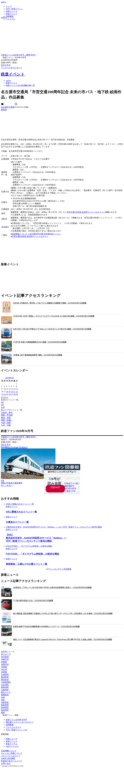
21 (14, 392)
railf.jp (3, 2)
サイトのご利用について (11, 753)
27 (12, 394)
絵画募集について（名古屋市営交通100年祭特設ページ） (36, 234)
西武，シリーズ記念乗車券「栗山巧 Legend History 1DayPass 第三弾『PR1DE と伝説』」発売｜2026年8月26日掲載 (62, 639)
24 (5, 394)
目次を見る (6, 445)
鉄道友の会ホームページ (11, 761)
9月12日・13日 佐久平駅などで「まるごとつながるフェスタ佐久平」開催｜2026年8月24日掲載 (52, 329)
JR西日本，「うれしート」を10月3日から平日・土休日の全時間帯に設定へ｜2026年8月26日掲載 (52, 587)
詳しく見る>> (7, 485)
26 (10, 394)
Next (6, 398)
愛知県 (4, 110)
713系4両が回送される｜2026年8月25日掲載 (33, 600)
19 (10, 392)
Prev (2, 398)
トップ (9, 6)
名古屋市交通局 (8, 107)
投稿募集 (10, 16)
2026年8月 (9, 378)
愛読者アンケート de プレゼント (20, 722)
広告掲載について (8, 751)
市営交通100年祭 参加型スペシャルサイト (85, 212)
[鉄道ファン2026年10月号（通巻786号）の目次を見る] (19, 55)
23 (2, 394)
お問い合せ (6, 763)
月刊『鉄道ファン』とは (16, 730)
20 (12, 392)
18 (7, 392)
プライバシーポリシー (10, 756)
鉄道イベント (11, 14)
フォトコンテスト (13, 727)
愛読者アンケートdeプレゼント (14, 447)
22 (17, 392)
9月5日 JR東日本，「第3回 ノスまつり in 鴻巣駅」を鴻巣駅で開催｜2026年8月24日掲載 (49, 303)
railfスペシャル (12, 746)
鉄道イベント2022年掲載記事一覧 (20, 85)
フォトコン (11, 19)
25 (7, 394)
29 (17, 394)
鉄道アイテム (11, 744)
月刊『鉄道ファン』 (14, 9)
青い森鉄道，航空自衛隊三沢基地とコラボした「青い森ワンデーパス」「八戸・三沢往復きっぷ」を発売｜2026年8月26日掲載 (62, 613)
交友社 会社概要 (8, 758)
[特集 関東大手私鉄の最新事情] (28, 478)
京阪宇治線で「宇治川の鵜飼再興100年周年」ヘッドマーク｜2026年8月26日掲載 (46, 626)
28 (14, 394)
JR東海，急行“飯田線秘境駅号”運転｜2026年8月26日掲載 (37, 355)
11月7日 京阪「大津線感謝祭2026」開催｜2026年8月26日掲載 (39, 342)
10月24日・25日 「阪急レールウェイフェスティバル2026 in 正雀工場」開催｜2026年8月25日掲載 (53, 316)
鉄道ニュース (11, 11)
